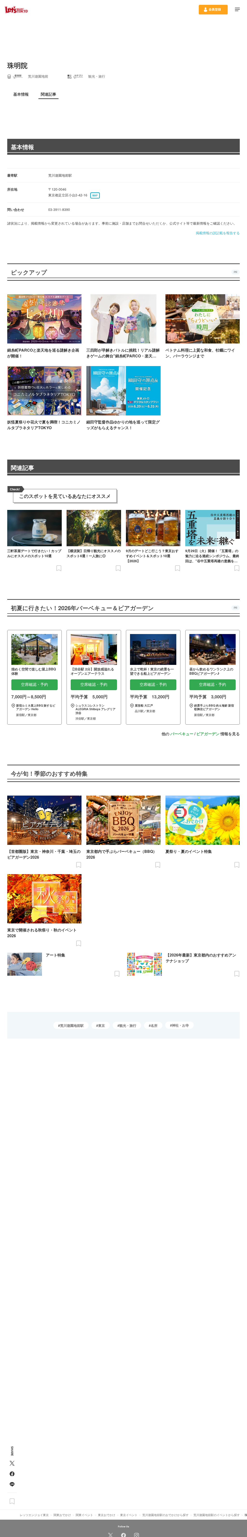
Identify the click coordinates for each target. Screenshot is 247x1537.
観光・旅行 (127, 1025)
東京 (101, 1025)
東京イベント (128, 1515)
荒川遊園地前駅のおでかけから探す (165, 1515)
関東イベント (84, 1515)
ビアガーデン (208, 733)
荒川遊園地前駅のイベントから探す (216, 1515)
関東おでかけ (62, 1515)
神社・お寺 (180, 1025)
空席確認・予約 (34, 684)
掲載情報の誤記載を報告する (218, 232)
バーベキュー (181, 733)
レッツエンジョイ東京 (34, 1515)
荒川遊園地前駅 (72, 1025)
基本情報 (22, 147)
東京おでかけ (106, 1515)
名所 (154, 1025)
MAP (95, 195)
